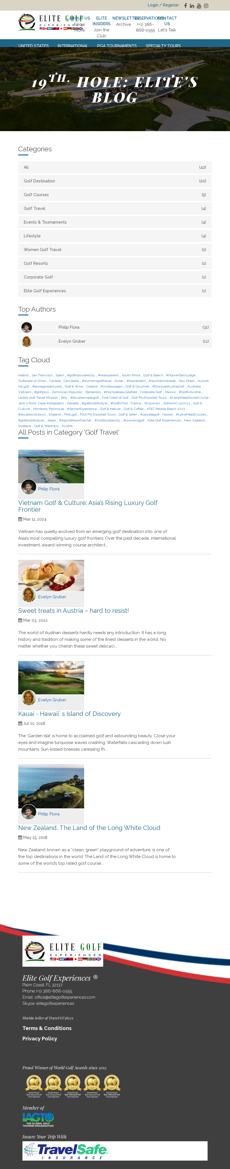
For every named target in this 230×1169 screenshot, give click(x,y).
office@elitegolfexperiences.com (65, 997)
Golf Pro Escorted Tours (149, 398)
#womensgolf (133, 420)
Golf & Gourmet (137, 386)
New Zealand (194, 420)
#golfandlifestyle (94, 403)
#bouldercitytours (32, 414)
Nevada (73, 403)
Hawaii (167, 414)
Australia (194, 386)
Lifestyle (115, 236)
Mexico (170, 392)
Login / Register (163, 5)
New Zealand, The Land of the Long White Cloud (89, 827)
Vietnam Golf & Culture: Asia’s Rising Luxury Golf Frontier (88, 506)
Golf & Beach (153, 375)
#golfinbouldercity (81, 375)
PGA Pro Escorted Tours (98, 414)
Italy (64, 398)
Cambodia (71, 381)
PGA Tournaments (117, 46)
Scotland (24, 426)
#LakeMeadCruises (191, 414)
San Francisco (42, 375)
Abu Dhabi (187, 381)
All (115, 167)
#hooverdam (136, 381)
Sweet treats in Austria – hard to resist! (73, 610)
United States (34, 46)
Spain (60, 375)
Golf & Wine (74, 386)
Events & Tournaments (115, 222)
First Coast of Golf (115, 398)
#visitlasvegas (111, 386)
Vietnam (24, 392)
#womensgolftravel (96, 381)
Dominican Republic (67, 392)
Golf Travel (115, 208)
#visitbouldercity (107, 420)
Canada (55, 381)
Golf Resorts (115, 263)
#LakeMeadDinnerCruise (189, 398)
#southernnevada (162, 381)
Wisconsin (152, 403)
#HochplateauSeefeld (120, 392)
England (55, 414)
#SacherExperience (82, 409)
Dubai (118, 381)
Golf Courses (115, 194)
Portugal (70, 414)
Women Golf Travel (115, 249)
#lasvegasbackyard (47, 386)
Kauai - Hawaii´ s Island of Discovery (69, 713)
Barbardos (93, 392)
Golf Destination (115, 181)
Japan (51, 420)
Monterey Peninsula (48, 409)
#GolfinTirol (119, 403)
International (73, 46)
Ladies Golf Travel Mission (38, 398)
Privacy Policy (39, 1039)
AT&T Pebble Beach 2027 (166, 409)
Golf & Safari (128, 414)
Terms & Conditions (47, 1028)
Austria (67, 426)
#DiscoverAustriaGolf (168, 386)
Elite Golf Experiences (115, 291)
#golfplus (41, 392)
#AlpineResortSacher (75, 420)
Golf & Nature (110, 409)
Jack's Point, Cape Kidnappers (41, 403)
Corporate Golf (115, 277)
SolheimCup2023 (176, 403)
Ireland (23, 375)
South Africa (131, 375)
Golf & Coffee (134, 409)
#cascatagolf (149, 414)
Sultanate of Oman (32, 381)
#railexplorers (108, 375)
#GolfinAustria (190, 392)
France (136, 403)
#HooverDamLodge (181, 375)
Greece (92, 386)
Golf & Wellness (46, 426)
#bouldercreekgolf (84, 398)
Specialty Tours (163, 46)
